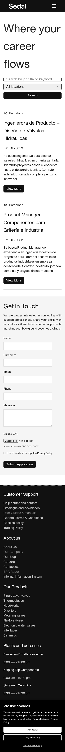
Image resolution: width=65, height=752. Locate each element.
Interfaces (10, 630)
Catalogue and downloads (21, 508)
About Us (10, 547)
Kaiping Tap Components (21, 670)
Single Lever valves (16, 595)
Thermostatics (13, 600)
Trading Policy (13, 528)
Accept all (33, 729)
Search (32, 95)
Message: (9, 405)
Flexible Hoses (13, 620)
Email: (7, 372)
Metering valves (14, 615)
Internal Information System (22, 576)
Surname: (9, 355)
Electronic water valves (19, 625)
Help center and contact (20, 503)
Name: (7, 338)
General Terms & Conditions (23, 518)
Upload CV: (10, 434)
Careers (9, 562)
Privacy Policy (44, 453)
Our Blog (9, 557)
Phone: (7, 389)
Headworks (11, 605)
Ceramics (10, 635)
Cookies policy (13, 523)
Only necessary (32, 737)
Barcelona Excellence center (23, 654)
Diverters (9, 610)
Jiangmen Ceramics (17, 685)
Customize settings (32, 745)
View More (13, 188)
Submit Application (19, 464)
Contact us (11, 567)
